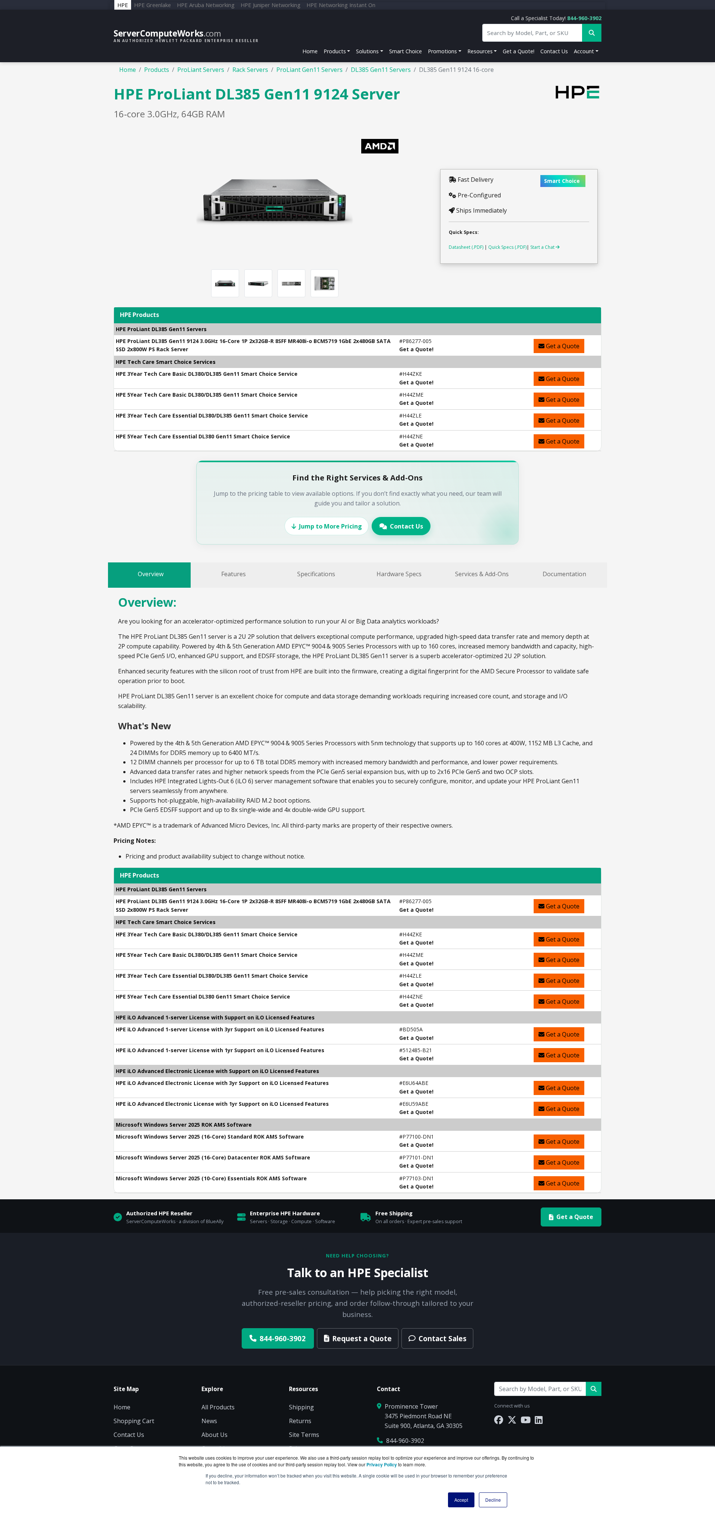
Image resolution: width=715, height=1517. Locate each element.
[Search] (593, 1389)
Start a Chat (543, 247)
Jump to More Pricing (330, 526)
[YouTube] (526, 1419)
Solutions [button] (367, 51)
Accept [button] (461, 1500)
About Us (214, 1435)
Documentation (564, 574)
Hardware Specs (399, 574)
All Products (218, 1407)
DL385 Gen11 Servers (381, 70)
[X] (512, 1419)
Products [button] (335, 51)
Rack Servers (250, 70)
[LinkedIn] (539, 1419)
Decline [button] (493, 1500)
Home (310, 51)
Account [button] (584, 51)
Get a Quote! (518, 51)
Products (156, 70)
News (209, 1421)
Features (233, 574)
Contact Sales (443, 1338)
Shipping (301, 1407)
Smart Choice (405, 51)
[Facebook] (498, 1419)
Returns (300, 1421)
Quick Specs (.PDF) (507, 247)
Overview (150, 574)
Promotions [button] (442, 51)
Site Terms (304, 1435)
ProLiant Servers (200, 70)
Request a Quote (362, 1338)
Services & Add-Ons (482, 574)
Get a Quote (561, 346)
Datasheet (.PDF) (466, 247)
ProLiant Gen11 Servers (309, 70)
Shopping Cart (134, 1421)
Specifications (316, 574)
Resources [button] (480, 51)
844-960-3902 (584, 18)
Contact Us (554, 51)
